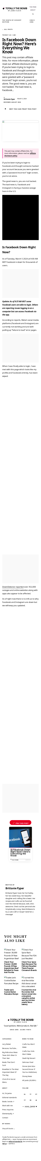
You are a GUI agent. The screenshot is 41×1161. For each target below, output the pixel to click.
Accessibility (34, 1156)
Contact (5, 1118)
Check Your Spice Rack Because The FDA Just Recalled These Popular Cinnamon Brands (29, 966)
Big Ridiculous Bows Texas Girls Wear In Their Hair (9, 1055)
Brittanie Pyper (14, 888)
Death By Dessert (28, 1058)
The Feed (32, 7)
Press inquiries (8, 1109)
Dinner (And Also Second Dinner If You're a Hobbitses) (29, 1069)
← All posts (7, 29)
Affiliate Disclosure (21, 1156)
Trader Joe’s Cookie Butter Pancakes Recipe (11, 992)
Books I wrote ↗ (8, 1101)
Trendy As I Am (9, 35)
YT (25, 1100)
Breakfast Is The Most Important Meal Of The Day (10, 1072)
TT (30, 1094)
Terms (12, 1156)
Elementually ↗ (8, 1114)
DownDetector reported (13, 586)
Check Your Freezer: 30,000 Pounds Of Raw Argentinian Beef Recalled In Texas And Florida (11, 967)
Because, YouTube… (9, 1048)
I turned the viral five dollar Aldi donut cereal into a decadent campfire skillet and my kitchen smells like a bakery (29, 997)
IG (25, 1094)
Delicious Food (27, 1062)
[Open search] (33, 14)
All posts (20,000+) (29, 1080)
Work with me (7, 1105)
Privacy (4, 1156)
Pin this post (20, 823)
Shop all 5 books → (8, 1128)
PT (36, 1094)
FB (30, 1100)
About (33, 10)
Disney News (27, 1076)
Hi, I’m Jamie (7, 1093)
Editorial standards (9, 1097)
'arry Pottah (6, 1044)
